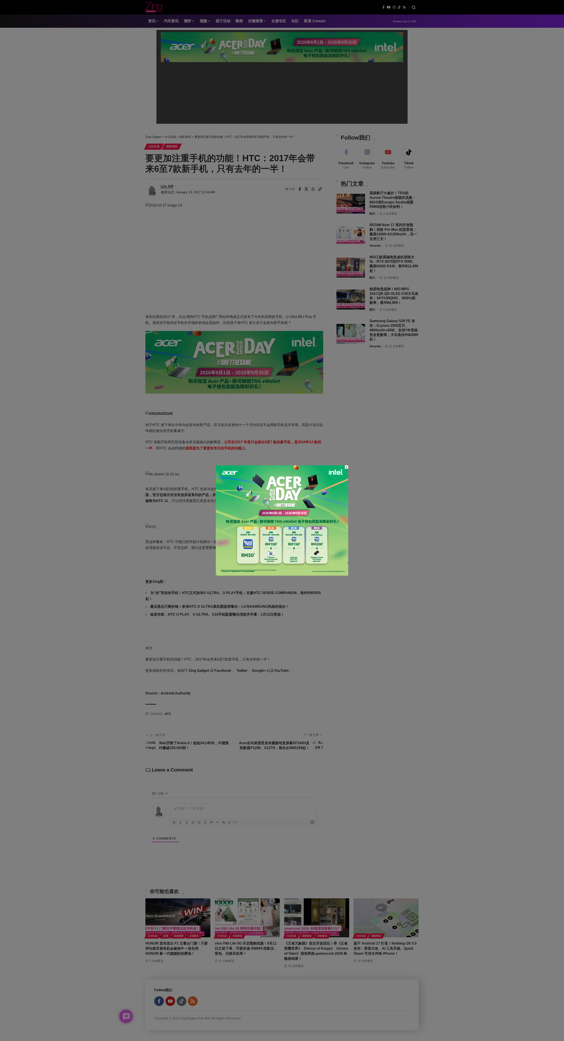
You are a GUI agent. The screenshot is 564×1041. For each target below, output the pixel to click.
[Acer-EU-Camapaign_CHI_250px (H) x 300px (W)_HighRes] (282, 520)
